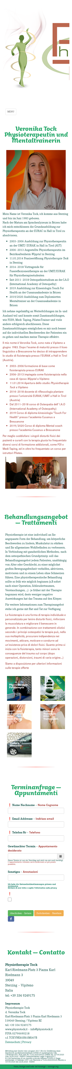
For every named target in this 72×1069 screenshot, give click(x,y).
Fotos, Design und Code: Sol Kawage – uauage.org (36, 1066)
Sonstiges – (23, 871)
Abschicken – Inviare (20, 913)
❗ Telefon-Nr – (24, 832)
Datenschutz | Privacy (18, 1042)
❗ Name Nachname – (33, 805)
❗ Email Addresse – (31, 818)
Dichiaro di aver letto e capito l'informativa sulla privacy (32, 887)
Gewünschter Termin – (32, 848)
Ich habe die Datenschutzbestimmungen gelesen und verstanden (32, 885)
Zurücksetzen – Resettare (49, 913)
